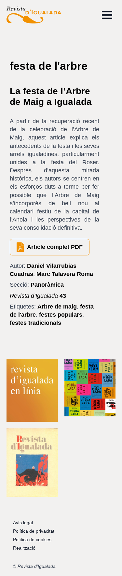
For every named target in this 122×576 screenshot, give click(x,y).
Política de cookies (32, 539)
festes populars (60, 314)
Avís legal (23, 522)
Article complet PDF (55, 247)
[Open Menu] (107, 15)
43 (38, 296)
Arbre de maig (57, 306)
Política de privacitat (33, 531)
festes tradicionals (35, 323)
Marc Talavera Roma (64, 274)
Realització (24, 548)
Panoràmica (47, 284)
